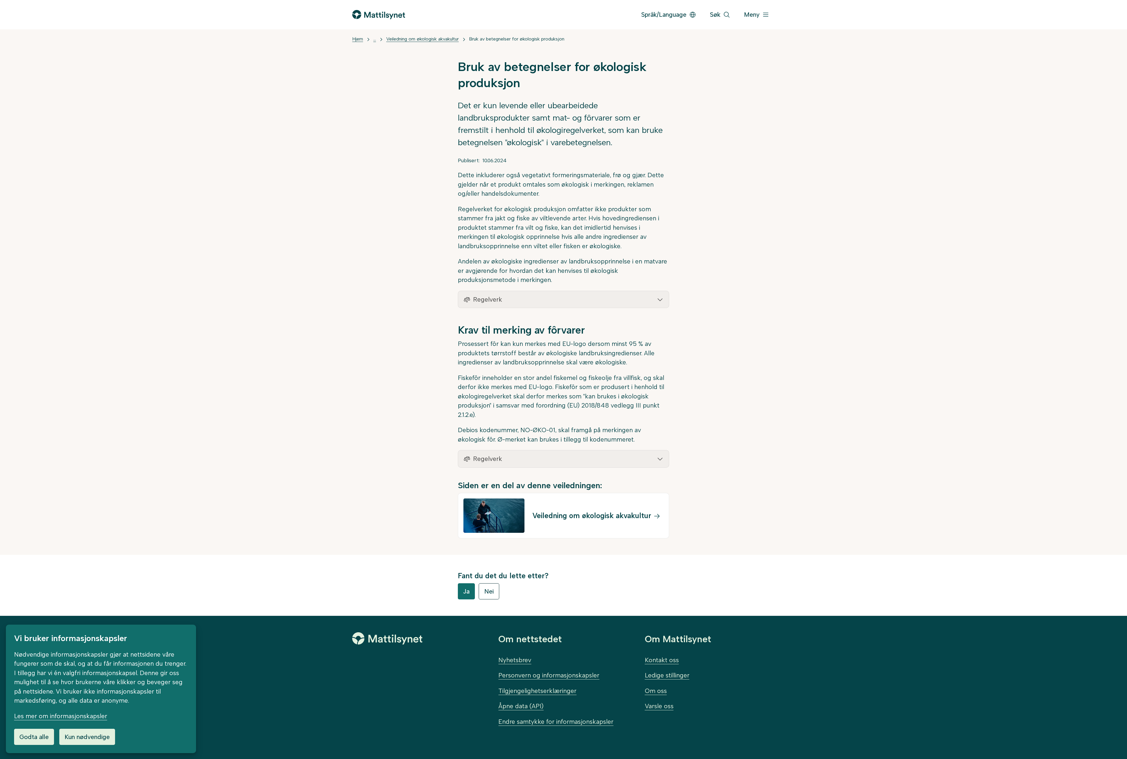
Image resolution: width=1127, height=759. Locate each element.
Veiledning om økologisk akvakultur (422, 39)
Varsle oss (659, 706)
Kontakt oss (662, 660)
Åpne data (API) (521, 706)
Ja (466, 591)
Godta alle (34, 737)
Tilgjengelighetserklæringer (537, 690)
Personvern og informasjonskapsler (548, 675)
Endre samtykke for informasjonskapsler (555, 721)
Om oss (656, 690)
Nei (489, 591)
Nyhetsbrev (514, 660)
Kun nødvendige (87, 737)
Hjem (357, 39)
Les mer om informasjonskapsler (60, 716)
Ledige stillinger (667, 675)
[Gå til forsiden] (378, 14)
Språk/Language (663, 14)
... (374, 39)
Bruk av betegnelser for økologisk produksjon (516, 39)
